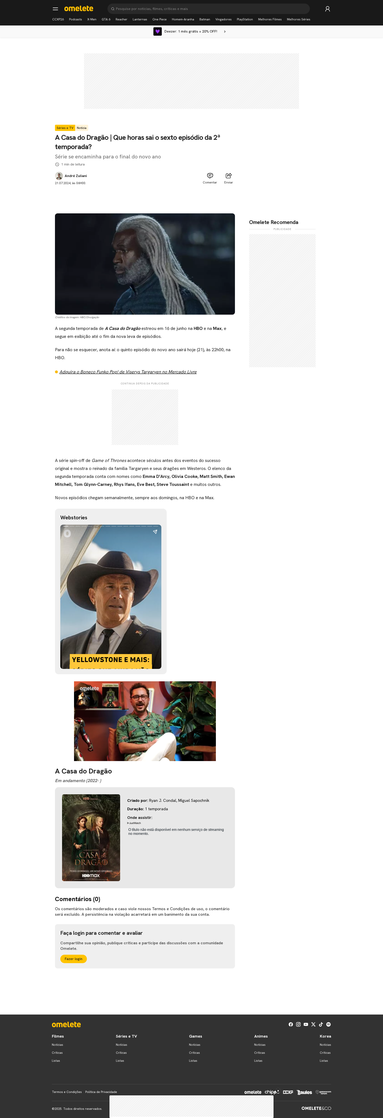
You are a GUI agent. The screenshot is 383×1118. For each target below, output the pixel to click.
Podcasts (75, 19)
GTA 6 (106, 19)
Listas (56, 1061)
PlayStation (245, 19)
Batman (204, 19)
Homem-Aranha (183, 19)
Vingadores (223, 19)
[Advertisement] (144, 195)
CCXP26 (58, 19)
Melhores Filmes (270, 19)
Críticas (57, 1053)
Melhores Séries (298, 19)
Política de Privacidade (101, 1092)
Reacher (121, 19)
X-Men (91, 19)
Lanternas (140, 19)
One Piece (159, 19)
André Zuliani (76, 176)
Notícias (57, 1045)
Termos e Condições (67, 1092)
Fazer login (73, 958)
